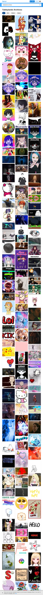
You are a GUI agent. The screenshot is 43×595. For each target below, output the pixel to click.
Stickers (13, 13)
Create (32, 1)
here (16, 593)
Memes (19, 13)
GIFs (8, 13)
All (3, 13)
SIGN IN (37, 1)
